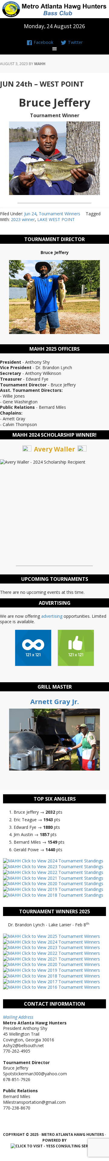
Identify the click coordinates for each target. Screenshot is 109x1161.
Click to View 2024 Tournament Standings (62, 861)
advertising (51, 616)
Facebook (42, 42)
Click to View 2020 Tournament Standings (62, 883)
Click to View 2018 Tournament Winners (60, 976)
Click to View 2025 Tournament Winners (60, 936)
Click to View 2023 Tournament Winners (60, 947)
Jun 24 (30, 214)
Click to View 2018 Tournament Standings (62, 895)
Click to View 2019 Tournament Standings (62, 889)
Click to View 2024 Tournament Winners (60, 942)
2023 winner (23, 219)
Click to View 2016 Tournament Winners (60, 987)
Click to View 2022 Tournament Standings (62, 872)
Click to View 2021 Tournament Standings (62, 878)
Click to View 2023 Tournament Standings (62, 866)
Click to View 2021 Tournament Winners (60, 959)
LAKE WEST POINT (56, 219)
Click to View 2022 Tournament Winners (60, 953)
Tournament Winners (59, 214)
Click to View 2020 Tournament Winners (60, 964)
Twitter (75, 42)
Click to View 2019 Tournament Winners (60, 970)
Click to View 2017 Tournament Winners (60, 981)
